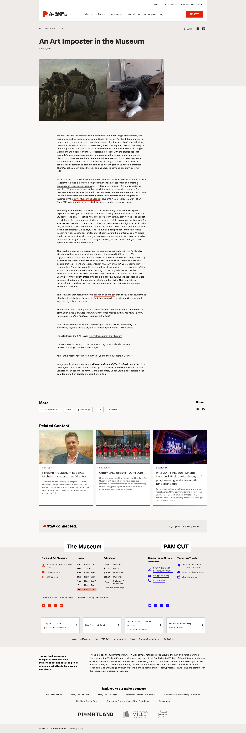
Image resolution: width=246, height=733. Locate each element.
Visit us (88, 14)
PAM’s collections (72, 202)
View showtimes (189, 577)
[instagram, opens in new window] (55, 606)
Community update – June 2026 (121, 472)
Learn (60, 28)
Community (46, 28)
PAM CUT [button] (176, 546)
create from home (50, 409)
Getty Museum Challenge (86, 198)
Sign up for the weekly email (184, 526)
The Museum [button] (84, 546)
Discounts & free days (114, 587)
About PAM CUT (102, 639)
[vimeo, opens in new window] (168, 606)
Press (132, 639)
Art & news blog (172, 4)
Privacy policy (76, 728)
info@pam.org (53, 572)
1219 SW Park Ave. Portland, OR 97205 (59, 565)
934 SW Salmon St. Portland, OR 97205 (162, 569)
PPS (99, 409)
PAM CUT (158, 4)
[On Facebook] (198, 29)
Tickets (194, 14)
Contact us (168, 639)
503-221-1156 (159, 580)
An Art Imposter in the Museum (105, 335)
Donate (199, 4)
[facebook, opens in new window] (50, 606)
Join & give (150, 14)
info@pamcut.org (161, 575)
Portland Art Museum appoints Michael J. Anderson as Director (64, 474)
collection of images (104, 294)
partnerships (84, 409)
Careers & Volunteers (149, 639)
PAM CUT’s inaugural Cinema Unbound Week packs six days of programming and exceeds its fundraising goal (179, 478)
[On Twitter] (204, 29)
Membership (187, 4)
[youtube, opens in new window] (61, 606)
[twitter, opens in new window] (44, 606)
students (113, 409)
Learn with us (133, 14)
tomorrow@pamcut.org (193, 572)
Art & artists (116, 14)
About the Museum (81, 639)
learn (68, 409)
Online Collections (111, 309)
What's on (101, 14)
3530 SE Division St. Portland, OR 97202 (192, 565)
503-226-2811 (53, 577)
